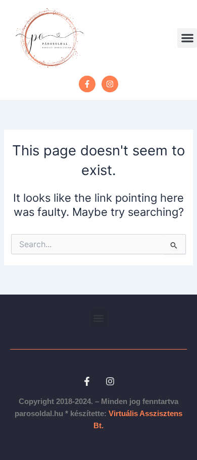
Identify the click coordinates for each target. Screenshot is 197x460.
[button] (187, 38)
